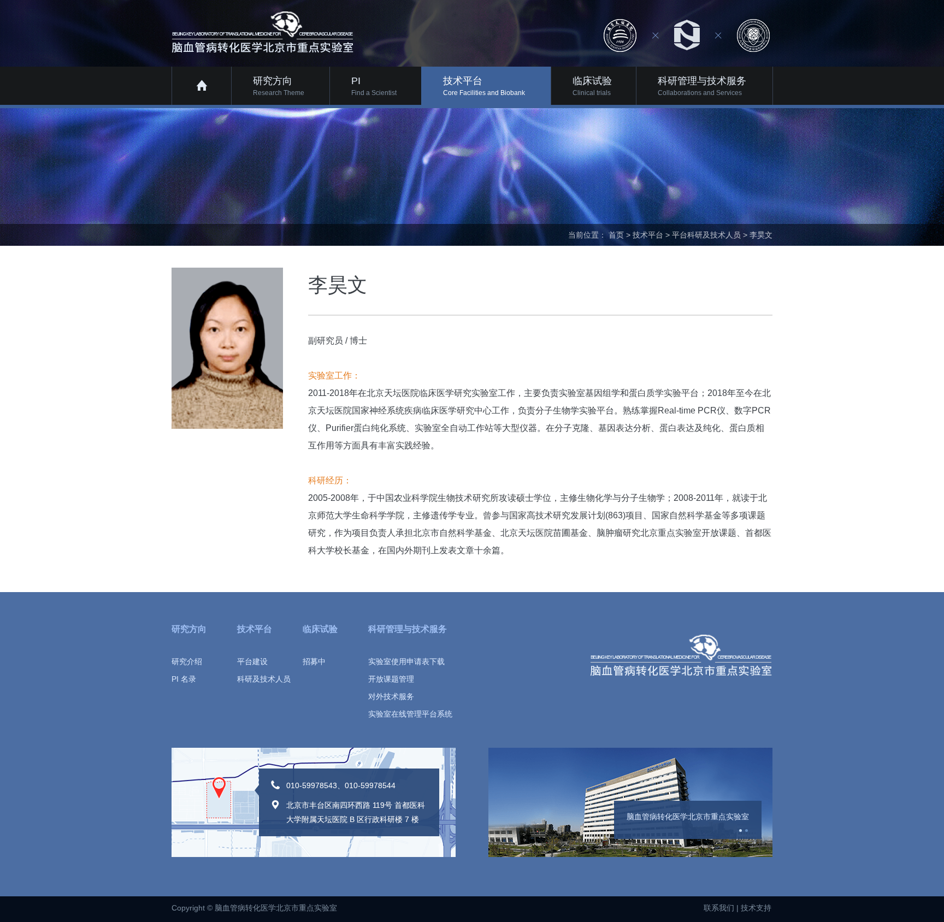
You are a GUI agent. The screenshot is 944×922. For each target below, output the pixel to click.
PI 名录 (184, 679)
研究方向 (189, 629)
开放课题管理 (391, 679)
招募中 (314, 661)
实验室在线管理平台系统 (410, 714)
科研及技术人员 (264, 679)
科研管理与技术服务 (407, 629)
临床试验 (320, 629)
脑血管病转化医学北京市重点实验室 (688, 816)
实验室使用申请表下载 (406, 661)
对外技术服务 (391, 696)
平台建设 (252, 661)
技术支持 (756, 907)
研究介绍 (187, 661)
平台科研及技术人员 (706, 234)
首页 (616, 234)
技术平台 (648, 234)
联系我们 (719, 907)
